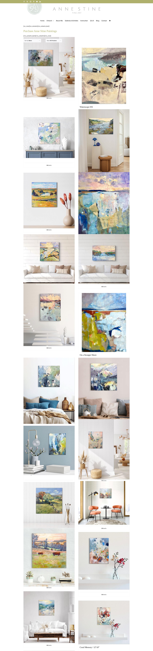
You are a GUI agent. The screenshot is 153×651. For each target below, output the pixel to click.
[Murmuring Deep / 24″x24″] (49, 390)
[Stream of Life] (104, 143)
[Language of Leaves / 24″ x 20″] (104, 449)
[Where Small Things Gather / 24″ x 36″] (49, 67)
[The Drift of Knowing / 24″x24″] (49, 137)
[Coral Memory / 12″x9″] (104, 622)
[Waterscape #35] (104, 76)
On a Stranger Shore (88, 355)
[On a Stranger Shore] (104, 322)
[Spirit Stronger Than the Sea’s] (104, 204)
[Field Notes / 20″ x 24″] (104, 503)
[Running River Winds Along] (49, 259)
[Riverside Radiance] (104, 259)
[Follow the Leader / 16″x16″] (49, 505)
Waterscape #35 (86, 107)
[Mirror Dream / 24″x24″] (104, 390)
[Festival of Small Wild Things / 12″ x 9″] (104, 561)
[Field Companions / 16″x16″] (49, 557)
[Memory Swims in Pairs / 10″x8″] (49, 450)
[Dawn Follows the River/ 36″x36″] (49, 617)
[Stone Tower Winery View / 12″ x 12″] (49, 200)
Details (50, 98)
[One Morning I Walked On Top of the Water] (49, 314)
